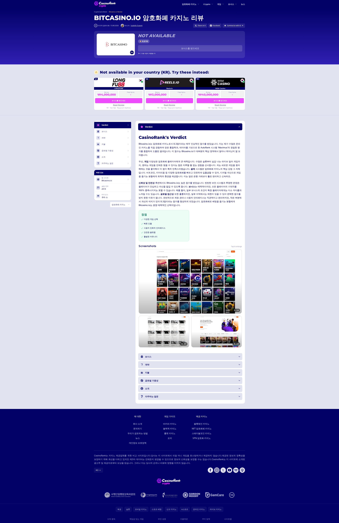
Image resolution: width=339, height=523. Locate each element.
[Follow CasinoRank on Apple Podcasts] (242, 470)
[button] (190, 126)
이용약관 (184, 519)
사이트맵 (228, 519)
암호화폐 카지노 (189, 4)
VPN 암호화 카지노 (202, 438)
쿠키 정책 (206, 519)
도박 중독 (111, 519)
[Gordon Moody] (191, 495)
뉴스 (243, 4)
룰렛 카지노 (169, 433)
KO (97, 470)
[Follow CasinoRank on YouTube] (229, 470)
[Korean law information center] (149, 495)
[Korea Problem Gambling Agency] (169, 495)
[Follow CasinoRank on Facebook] (210, 470)
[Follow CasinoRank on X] (223, 470)
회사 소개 (137, 423)
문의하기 (137, 428)
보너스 (231, 4)
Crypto (206, 4)
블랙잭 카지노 (169, 428)
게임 (219, 4)
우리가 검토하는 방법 (138, 433)
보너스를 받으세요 (190, 48)
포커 (170, 438)
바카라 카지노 (169, 423)
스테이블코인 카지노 (201, 433)
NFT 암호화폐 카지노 (202, 428)
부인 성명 (162, 519)
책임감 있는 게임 (137, 519)
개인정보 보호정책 (137, 442)
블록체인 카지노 (201, 423)
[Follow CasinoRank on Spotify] (236, 470)
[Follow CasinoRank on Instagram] (216, 470)
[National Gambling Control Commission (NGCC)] (120, 495)
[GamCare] (214, 495)
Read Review (118, 105)
